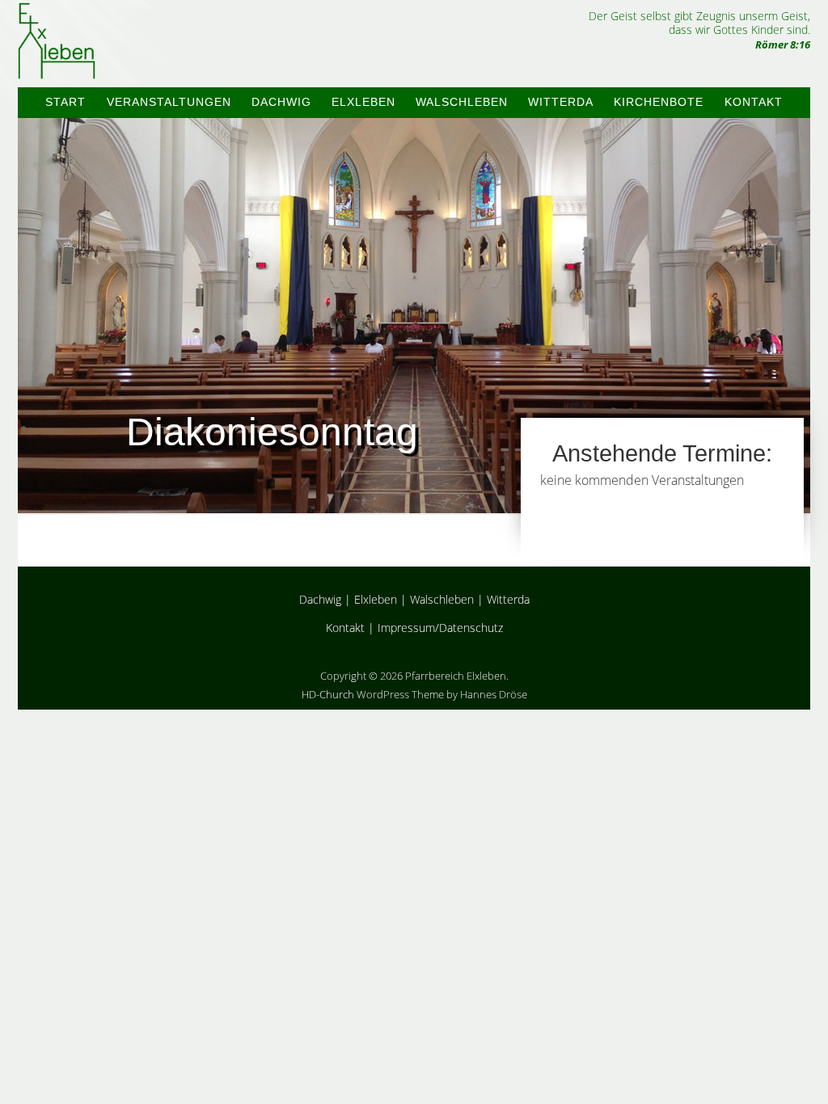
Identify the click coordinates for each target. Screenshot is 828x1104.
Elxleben (363, 101)
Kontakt (753, 101)
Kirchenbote (658, 101)
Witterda (561, 101)
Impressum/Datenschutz (440, 627)
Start (65, 101)
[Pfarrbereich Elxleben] (56, 65)
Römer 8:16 (782, 44)
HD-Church (328, 694)
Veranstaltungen (169, 101)
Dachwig (281, 101)
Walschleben (462, 101)
